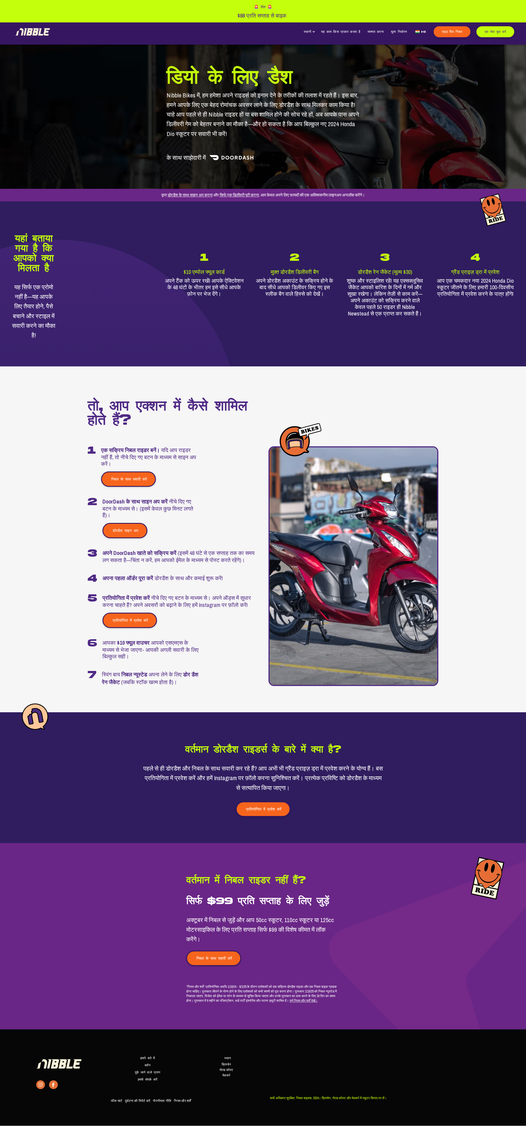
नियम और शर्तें (182, 1101)
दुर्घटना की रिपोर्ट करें (137, 1101)
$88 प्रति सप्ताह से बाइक (262, 15)
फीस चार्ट (116, 1101)
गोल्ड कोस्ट (226, 1070)
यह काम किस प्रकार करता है (341, 32)
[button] (308, 32)
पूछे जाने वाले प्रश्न (147, 1072)
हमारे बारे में (147, 1058)
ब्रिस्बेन (226, 1064)
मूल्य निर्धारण (399, 32)
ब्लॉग (147, 1065)
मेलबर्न (226, 1075)
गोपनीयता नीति (162, 1101)
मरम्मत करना (376, 32)
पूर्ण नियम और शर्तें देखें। (304, 1000)
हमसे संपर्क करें (148, 1079)
